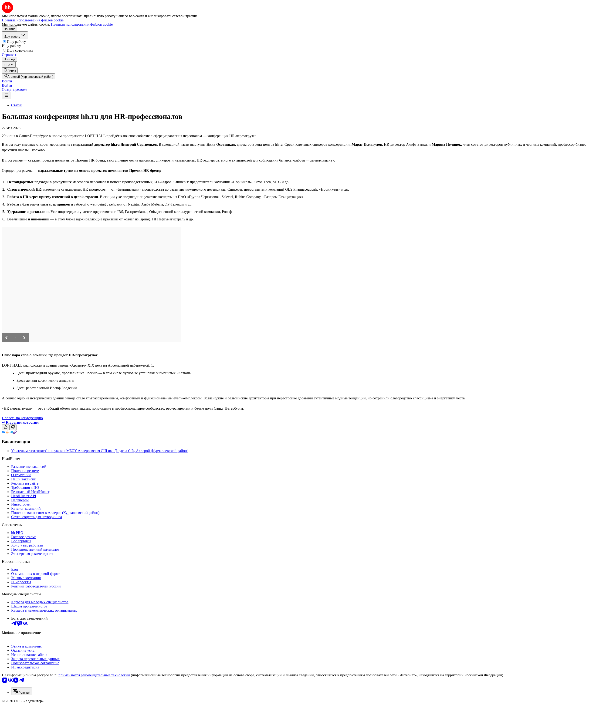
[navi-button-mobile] (6, 95)
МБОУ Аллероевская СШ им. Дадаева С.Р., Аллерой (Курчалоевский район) (127, 451)
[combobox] (21, 691)
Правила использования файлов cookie (82, 24)
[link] (10, 70)
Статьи (16, 105)
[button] (7, 81)
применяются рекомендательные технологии (94, 675)
